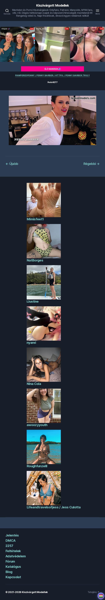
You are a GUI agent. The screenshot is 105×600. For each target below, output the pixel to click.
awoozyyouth (37, 425)
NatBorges (35, 260)
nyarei (31, 343)
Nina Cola (34, 384)
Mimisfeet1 (35, 219)
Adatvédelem (15, 556)
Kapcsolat (13, 577)
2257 (9, 546)
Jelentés (12, 535)
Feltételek (13, 551)
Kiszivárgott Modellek (52, 5)
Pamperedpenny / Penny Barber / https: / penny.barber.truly (52, 75)
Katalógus (13, 567)
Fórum (10, 561)
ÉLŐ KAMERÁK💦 (53, 69)
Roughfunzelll (37, 466)
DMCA (10, 541)
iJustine (33, 301)
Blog (8, 572)
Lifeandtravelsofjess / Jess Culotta (54, 507)
